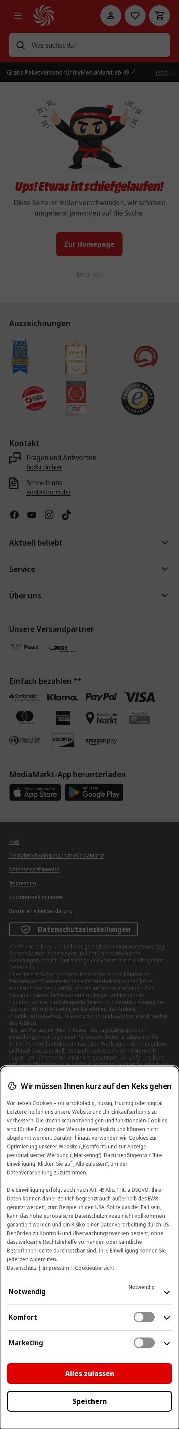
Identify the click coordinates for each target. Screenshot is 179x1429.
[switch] (144, 1317)
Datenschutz (21, 1268)
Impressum (55, 1268)
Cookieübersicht (94, 1268)
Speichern (90, 1401)
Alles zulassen (89, 1373)
